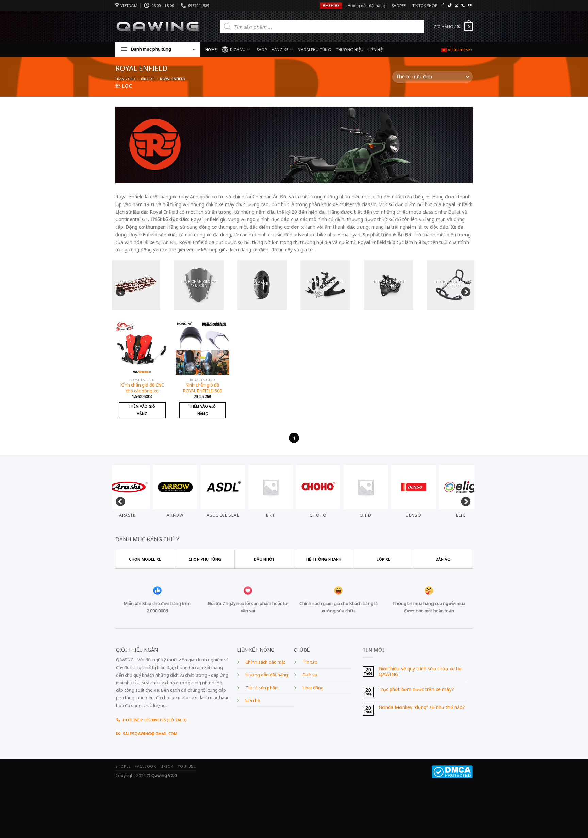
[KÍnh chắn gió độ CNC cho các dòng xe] (142, 348)
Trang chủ (125, 79)
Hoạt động (313, 688)
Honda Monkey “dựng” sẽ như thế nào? (422, 707)
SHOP (262, 49)
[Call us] (463, 5)
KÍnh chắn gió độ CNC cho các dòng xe (142, 387)
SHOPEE (399, 5)
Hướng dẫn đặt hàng (366, 5)
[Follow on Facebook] (443, 5)
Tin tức (310, 662)
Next (464, 290)
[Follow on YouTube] (469, 5)
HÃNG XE (280, 49)
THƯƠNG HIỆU (349, 49)
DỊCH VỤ (238, 49)
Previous (118, 290)
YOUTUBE (187, 766)
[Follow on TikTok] (449, 5)
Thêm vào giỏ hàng (142, 410)
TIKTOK (167, 766)
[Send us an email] (456, 5)
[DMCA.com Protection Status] (452, 771)
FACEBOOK (145, 766)
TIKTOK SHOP (424, 5)
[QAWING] (157, 26)
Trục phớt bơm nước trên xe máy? (416, 689)
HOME (211, 49)
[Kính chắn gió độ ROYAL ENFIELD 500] (202, 348)
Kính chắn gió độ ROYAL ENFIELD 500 (202, 387)
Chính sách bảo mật (265, 662)
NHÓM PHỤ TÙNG (314, 49)
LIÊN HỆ (375, 49)
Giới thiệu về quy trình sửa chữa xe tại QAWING (420, 671)
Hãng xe (147, 79)
